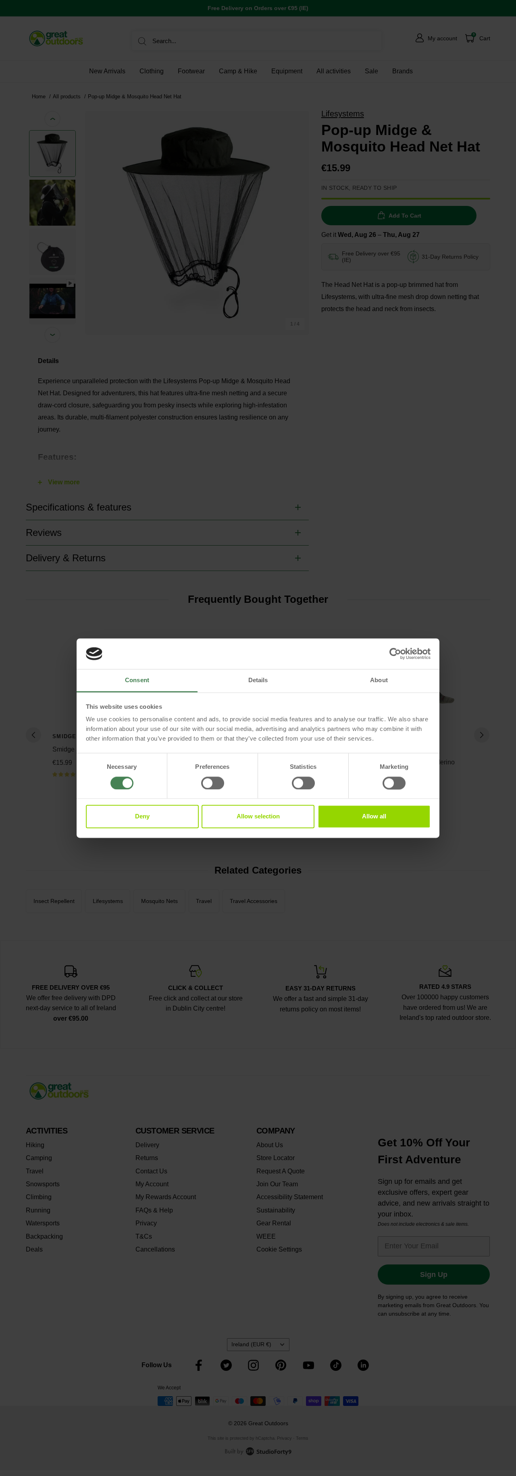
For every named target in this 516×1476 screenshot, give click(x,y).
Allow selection (258, 816)
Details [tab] (258, 680)
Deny (142, 816)
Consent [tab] (137, 680)
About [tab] (379, 680)
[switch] (212, 782)
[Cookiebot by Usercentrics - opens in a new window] (395, 654)
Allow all (374, 816)
